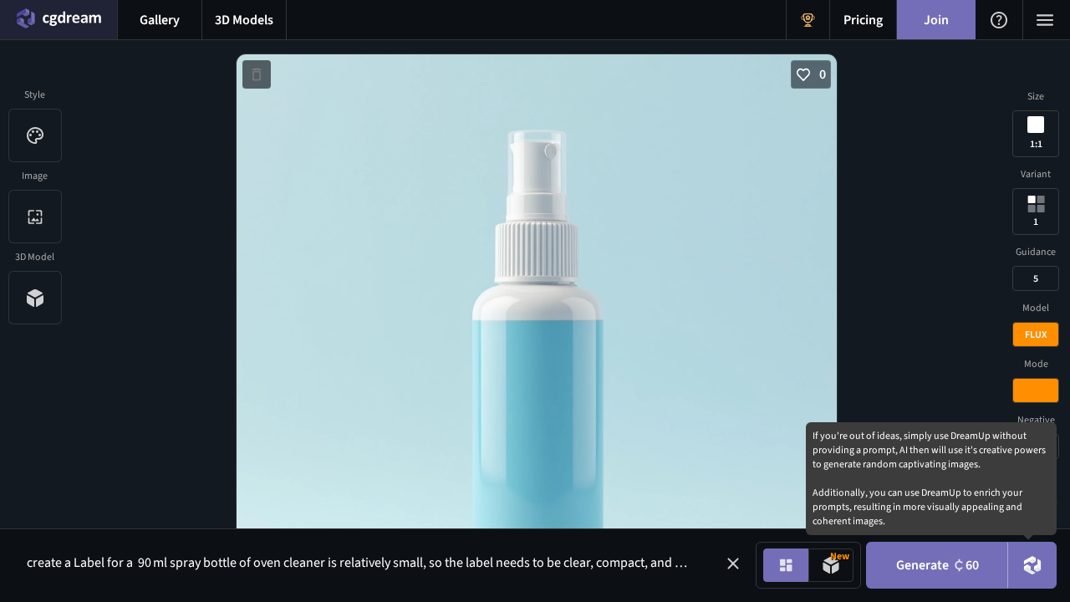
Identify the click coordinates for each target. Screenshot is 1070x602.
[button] (733, 564)
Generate (937, 565)
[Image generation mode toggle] (785, 565)
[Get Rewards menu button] (808, 19)
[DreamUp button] (1032, 565)
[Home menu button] (58, 19)
